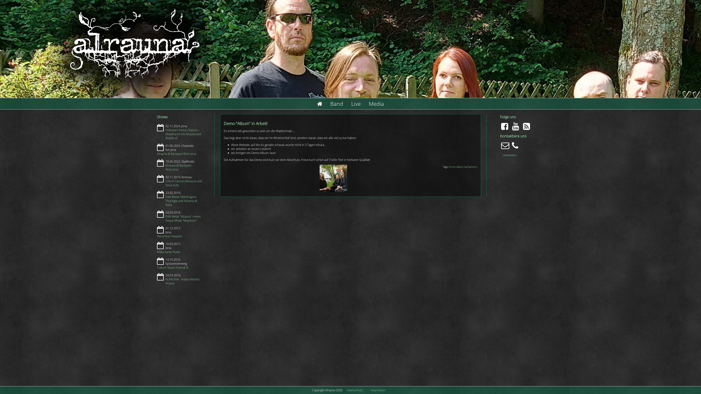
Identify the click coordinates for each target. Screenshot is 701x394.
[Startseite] (87, 113)
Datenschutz (355, 390)
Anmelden (510, 155)
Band (336, 103)
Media (376, 103)
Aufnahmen (470, 167)
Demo (452, 167)
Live (356, 103)
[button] (333, 191)
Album (459, 167)
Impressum (378, 390)
